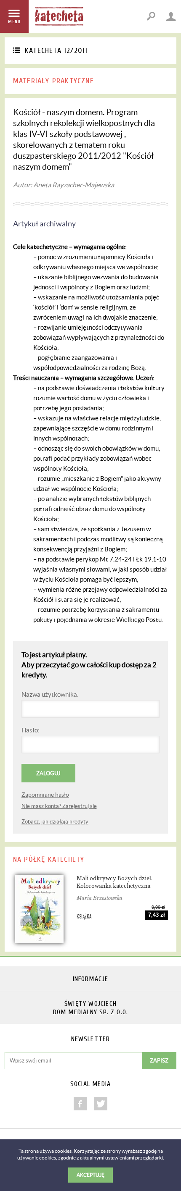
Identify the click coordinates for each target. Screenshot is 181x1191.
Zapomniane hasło (45, 794)
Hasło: (30, 730)
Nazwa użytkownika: (50, 694)
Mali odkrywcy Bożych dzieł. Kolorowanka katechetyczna (114, 882)
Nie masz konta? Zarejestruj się (59, 806)
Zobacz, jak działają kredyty (54, 821)
